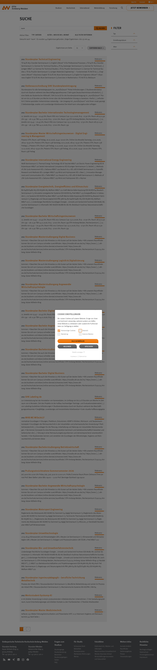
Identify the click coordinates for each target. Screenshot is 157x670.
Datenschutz (83, 356)
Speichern (89, 346)
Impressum (73, 356)
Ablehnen (67, 346)
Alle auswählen (78, 341)
